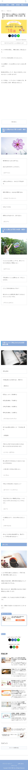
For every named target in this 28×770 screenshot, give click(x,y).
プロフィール (14, 765)
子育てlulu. (14, 1)
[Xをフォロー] (11, 647)
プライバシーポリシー (7, 763)
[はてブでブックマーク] (15, 35)
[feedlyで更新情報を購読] (14, 647)
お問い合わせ (21, 763)
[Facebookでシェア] (12, 35)
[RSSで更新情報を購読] (17, 647)
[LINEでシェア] (18, 35)
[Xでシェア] (9, 35)
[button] (25, 403)
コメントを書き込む (14, 747)
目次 (13, 121)
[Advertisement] (14, 102)
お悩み (4, 633)
